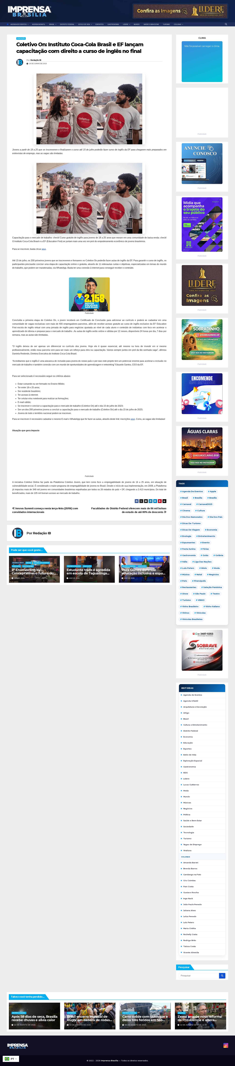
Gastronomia (28, 566)
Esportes (187, 749)
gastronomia (189, 555)
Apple (213, 491)
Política (186, 814)
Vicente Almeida (191, 952)
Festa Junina (188, 549)
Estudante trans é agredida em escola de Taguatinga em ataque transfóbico (88, 573)
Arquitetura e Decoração (195, 707)
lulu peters (188, 568)
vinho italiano (212, 606)
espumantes (188, 542)
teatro (216, 593)
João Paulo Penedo (192, 904)
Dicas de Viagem (191, 530)
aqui (44, 249)
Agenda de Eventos (41, 563)
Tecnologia (188, 832)
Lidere (186, 779)
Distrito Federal (74, 566)
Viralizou (187, 850)
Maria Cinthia (189, 928)
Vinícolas (201, 613)
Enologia (186, 536)
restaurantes (189, 587)
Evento (206, 542)
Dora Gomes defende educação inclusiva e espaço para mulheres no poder (144, 573)
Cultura (201, 510)
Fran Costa (188, 886)
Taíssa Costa (189, 946)
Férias (205, 549)
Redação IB (35, 60)
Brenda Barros (190, 868)
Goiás (205, 555)
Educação (21, 38)
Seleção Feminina (212, 587)
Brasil (28, 563)
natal (199, 574)
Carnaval (186, 504)
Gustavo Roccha (191, 892)
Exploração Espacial (192, 761)
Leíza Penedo (189, 916)
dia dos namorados (192, 517)
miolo (204, 568)
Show (185, 593)
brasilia (198, 498)
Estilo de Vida (189, 755)
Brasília (213, 498)
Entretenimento (206, 536)
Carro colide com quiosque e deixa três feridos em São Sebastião (145, 1020)
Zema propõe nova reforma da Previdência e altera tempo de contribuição (200, 1020)
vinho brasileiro (190, 606)
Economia (212, 530)
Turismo (186, 600)
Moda (217, 568)
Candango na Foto (192, 874)
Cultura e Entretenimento (195, 725)
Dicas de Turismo (191, 523)
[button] (226, 24)
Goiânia (219, 555)
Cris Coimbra (189, 880)
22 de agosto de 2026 (24, 1025)
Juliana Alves (189, 910)
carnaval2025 (205, 504)
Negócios (214, 574)
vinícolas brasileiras (192, 619)
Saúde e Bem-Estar (192, 820)
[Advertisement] (89, 455)
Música (185, 574)
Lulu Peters (188, 922)
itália (184, 562)
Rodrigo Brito (18, 563)
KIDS (185, 773)
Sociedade (188, 826)
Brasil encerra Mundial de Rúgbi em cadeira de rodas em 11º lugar (88, 1020)
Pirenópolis (200, 581)
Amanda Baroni (190, 862)
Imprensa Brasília (110, 1060)
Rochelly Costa (190, 934)
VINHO (201, 600)
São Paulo (200, 593)
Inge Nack (188, 898)
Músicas (187, 803)
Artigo (186, 713)
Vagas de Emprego (192, 844)
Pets (184, 581)
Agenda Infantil (190, 701)
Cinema (186, 510)
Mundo (186, 797)
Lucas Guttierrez (191, 785)
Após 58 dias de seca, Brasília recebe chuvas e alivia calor (34, 1018)
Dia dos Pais (216, 517)
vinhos (185, 613)
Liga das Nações (202, 562)
